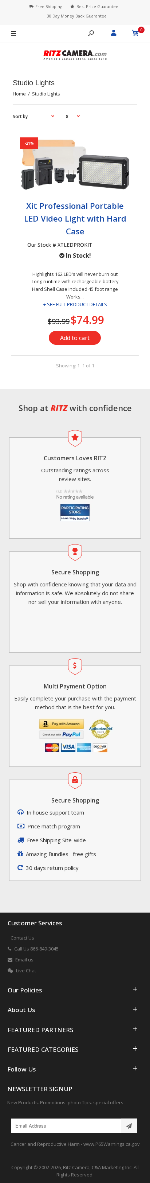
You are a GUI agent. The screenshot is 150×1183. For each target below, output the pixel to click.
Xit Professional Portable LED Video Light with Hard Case (75, 218)
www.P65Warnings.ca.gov (111, 1144)
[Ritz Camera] (75, 56)
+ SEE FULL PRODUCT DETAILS (75, 304)
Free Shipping (48, 6)
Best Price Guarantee (97, 6)
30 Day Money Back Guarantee (77, 16)
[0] (135, 34)
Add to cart (75, 338)
